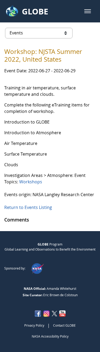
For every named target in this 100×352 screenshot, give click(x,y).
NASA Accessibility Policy (50, 336)
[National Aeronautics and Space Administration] (37, 268)
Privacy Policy (34, 325)
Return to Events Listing (28, 207)
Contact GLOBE (64, 325)
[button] (88, 11)
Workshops (30, 182)
